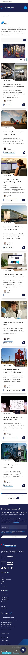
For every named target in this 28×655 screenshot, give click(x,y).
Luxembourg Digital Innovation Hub (9, 620)
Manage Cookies (5, 633)
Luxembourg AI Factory (6, 622)
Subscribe (14, 537)
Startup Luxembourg (6, 624)
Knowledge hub (4, 599)
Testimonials (7, 104)
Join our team (4, 608)
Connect (3, 581)
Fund (2, 583)
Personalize (16, 653)
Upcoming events (5, 597)
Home (2, 16)
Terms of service (8, 532)
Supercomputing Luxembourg (8, 626)
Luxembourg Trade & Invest (7, 617)
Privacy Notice (16, 522)
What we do (4, 586)
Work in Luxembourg (6, 629)
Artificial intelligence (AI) (10, 200)
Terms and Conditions (6, 644)
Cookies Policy (4, 637)
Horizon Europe (8, 342)
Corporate (6, 295)
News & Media (4, 595)
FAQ (2, 604)
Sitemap (3, 606)
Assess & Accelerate (6, 579)
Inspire (2, 577)
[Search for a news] (24, 40)
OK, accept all (7, 653)
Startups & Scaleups (9, 152)
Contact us (3, 601)
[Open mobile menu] (25, 7)
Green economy (8, 247)
